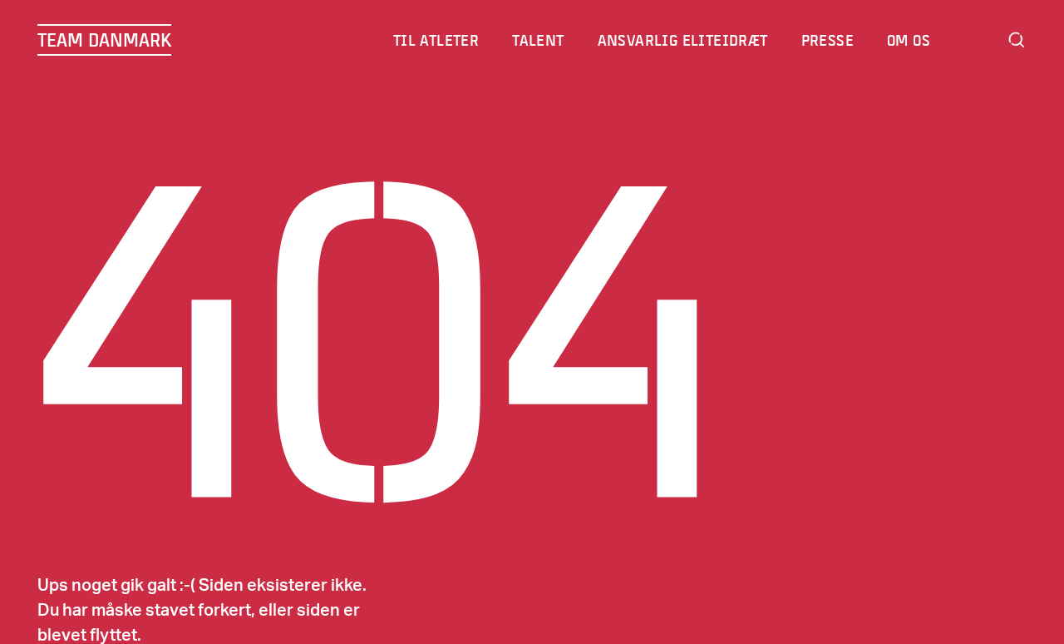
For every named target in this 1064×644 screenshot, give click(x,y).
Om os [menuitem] (908, 39)
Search (1016, 40)
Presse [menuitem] (827, 39)
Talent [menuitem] (538, 39)
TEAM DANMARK (104, 40)
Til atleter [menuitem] (436, 39)
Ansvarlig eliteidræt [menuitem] (683, 39)
